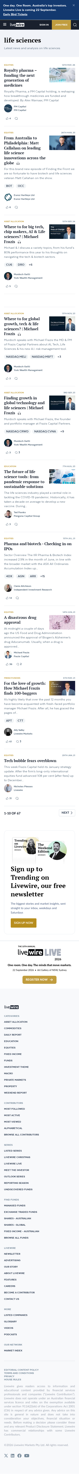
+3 (59, 356)
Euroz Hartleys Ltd (24, 195)
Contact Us (11, 1298)
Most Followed (14, 1108)
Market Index (13, 1350)
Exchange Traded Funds (20, 1211)
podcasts (10, 1334)
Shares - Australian (17, 1218)
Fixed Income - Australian (21, 1231)
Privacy (9, 1376)
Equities (8, 65)
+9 (62, 431)
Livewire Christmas (17, 1157)
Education (10, 466)
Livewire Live (13, 1163)
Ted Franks (20, 512)
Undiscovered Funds (18, 1189)
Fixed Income (13, 1054)
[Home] (17, 24)
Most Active (12, 1115)
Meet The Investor (16, 1170)
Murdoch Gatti (22, 274)
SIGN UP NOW (23, 923)
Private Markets (15, 1079)
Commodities (12, 1028)
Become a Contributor (19, 1292)
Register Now (37, 979)
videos (8, 1327)
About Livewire (14, 1273)
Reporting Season (16, 1182)
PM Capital (20, 106)
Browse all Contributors (21, 1134)
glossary (10, 1321)
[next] (67, 812)
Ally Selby (19, 729)
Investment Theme (16, 1066)
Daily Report (12, 1034)
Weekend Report (15, 1092)
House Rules (12, 1379)
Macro (8, 1073)
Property (10, 1086)
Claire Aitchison (22, 585)
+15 (42, 576)
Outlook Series (14, 1176)
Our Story (11, 1266)
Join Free (61, 24)
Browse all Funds (16, 1237)
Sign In (44, 24)
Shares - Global (15, 1224)
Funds (8, 1060)
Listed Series (13, 1150)
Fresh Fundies (12, 678)
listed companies (15, 1315)
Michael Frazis (21, 652)
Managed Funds (14, 1205)
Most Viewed (12, 1121)
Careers (9, 1286)
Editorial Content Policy (21, 1369)
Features (10, 1279)
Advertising (12, 1260)
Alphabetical (13, 1128)
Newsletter (12, 1253)
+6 (30, 264)
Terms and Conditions (19, 1373)
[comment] (16, 118)
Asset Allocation (14, 221)
